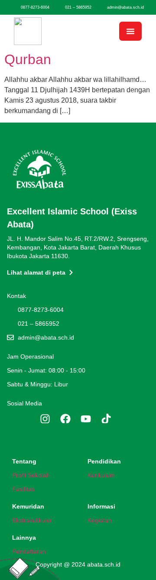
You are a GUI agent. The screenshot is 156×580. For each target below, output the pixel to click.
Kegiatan (100, 520)
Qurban (27, 59)
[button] (130, 31)
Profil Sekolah (31, 475)
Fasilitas (23, 489)
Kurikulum (101, 475)
